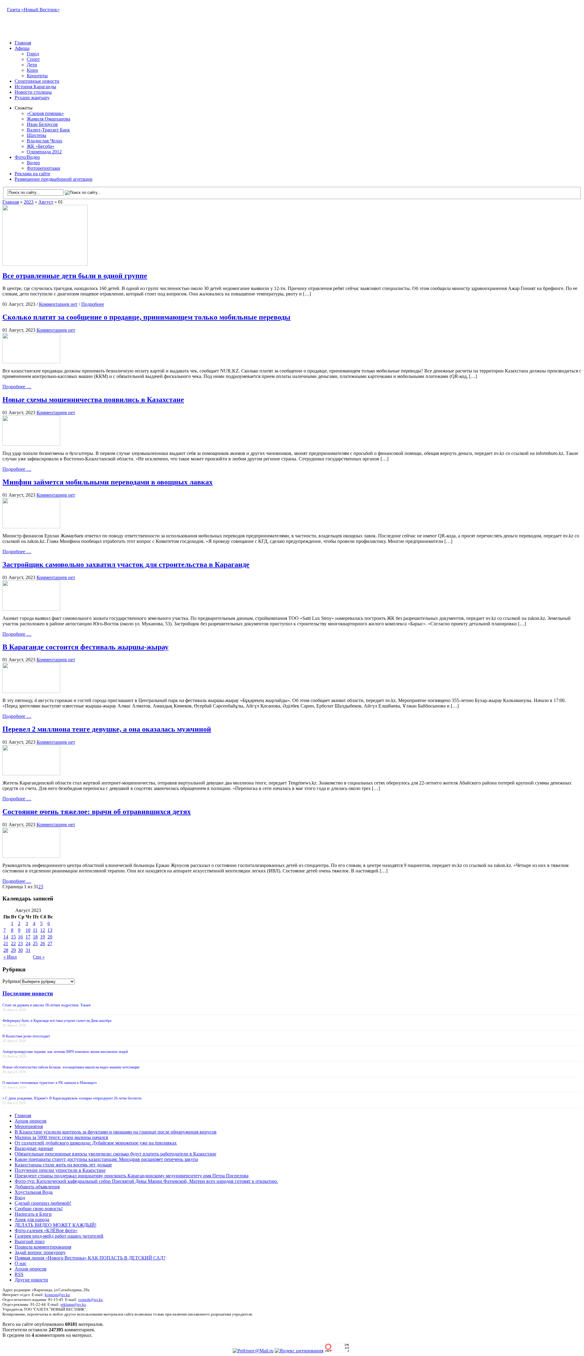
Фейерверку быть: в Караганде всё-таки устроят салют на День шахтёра (56, 1021)
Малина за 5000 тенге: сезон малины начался (61, 1137)
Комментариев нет (58, 304)
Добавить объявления (37, 1186)
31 (28, 950)
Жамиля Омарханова (48, 118)
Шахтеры (36, 135)
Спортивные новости (37, 81)
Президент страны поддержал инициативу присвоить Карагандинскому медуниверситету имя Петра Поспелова (132, 1175)
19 (42, 936)
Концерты (37, 75)
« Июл (10, 956)
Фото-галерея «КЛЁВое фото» (46, 1230)
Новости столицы (33, 92)
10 (28, 930)
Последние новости (27, 993)
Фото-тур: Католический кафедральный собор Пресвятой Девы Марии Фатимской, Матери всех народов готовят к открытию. (146, 1181)
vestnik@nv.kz (90, 1299)
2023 (28, 201)
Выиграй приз (29, 1241)
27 (49, 943)
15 (13, 936)
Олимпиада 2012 (44, 151)
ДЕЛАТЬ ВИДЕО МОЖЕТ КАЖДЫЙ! (55, 1225)
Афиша (22, 48)
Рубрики (11, 981)
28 (5, 950)
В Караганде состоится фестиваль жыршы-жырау (85, 647)
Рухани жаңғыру (32, 97)
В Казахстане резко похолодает (26, 1036)
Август (45, 201)
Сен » (39, 956)
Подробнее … (16, 386)
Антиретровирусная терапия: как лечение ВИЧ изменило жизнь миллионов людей (65, 1052)
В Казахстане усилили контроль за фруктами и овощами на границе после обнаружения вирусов (116, 1131)
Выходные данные (34, 1148)
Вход (20, 1197)
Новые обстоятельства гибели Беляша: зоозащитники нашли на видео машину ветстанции (70, 1067)
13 (49, 930)
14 (5, 936)
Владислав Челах (44, 140)
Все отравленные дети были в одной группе (74, 276)
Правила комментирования (43, 1246)
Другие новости (31, 1279)
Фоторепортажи (43, 168)
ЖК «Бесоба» (40, 146)
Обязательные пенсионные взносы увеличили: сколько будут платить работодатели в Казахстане (115, 1153)
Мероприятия (29, 1126)
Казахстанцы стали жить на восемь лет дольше (63, 1164)
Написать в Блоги (33, 1214)
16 (20, 936)
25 (35, 943)
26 (42, 943)
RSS (19, 1274)
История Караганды (35, 86)
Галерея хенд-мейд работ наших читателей (59, 1236)
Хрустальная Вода (34, 1192)
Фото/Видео (27, 157)
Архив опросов (31, 1121)
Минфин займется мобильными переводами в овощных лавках (107, 482)
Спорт (33, 59)
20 (49, 936)
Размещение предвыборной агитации (53, 179)
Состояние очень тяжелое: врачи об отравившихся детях (96, 812)
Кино (32, 70)
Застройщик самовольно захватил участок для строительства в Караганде (125, 564)
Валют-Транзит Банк (48, 129)
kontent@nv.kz (57, 1294)
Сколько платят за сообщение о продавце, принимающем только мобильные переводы (146, 317)
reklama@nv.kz (73, 1304)
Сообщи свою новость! (39, 1208)
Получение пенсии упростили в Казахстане (60, 1170)
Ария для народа (32, 1219)
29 (13, 950)
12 (42, 930)
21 (5, 943)
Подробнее (92, 304)
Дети (32, 64)
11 (35, 930)
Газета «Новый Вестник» (33, 9)
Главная (23, 42)
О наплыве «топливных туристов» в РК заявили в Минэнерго (49, 1083)
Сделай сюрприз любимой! (43, 1203)
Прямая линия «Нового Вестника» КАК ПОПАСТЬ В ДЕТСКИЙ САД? (90, 1257)
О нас (20, 1263)
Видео (33, 162)
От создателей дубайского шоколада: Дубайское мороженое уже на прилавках (96, 1142)
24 (28, 943)
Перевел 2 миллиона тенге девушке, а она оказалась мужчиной (106, 729)
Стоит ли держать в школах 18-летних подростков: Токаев (46, 1005)
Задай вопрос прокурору (40, 1252)
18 (35, 936)
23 (20, 943)
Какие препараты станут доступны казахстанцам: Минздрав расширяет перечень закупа (106, 1159)
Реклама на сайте (32, 173)
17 (28, 936)
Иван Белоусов (42, 124)
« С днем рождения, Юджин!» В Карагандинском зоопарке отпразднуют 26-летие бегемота (71, 1098)
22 (13, 943)
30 (20, 950)
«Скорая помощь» (45, 113)
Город (33, 53)
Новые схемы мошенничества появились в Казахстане (93, 400)
